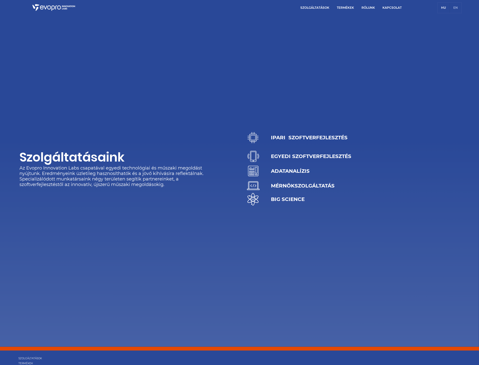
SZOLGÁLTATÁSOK (30, 358)
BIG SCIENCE (288, 199)
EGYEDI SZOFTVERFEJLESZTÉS (311, 156)
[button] (315, 7)
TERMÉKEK (25, 363)
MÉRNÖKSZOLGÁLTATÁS (303, 186)
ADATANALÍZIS (290, 171)
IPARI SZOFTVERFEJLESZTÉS (309, 138)
